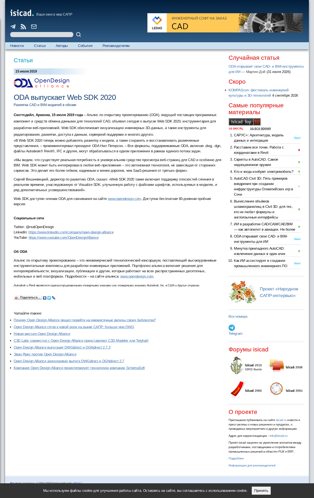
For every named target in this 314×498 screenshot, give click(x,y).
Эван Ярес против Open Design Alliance (45, 354)
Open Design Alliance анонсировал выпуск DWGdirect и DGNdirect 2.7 (69, 361)
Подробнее (236, 458)
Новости (17, 46)
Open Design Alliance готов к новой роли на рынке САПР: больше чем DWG (74, 327)
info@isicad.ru (279, 435)
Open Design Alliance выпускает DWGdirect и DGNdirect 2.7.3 (62, 347)
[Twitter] (49, 297)
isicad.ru (281, 420)
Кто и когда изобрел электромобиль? (263, 172)
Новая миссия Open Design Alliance (42, 334)
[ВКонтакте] (45, 297)
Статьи (39, 46)
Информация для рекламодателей (252, 465)
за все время (260, 128)
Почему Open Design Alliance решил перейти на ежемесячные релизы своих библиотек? (85, 320)
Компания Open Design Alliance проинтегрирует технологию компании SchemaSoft (79, 368)
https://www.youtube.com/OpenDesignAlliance (64, 238)
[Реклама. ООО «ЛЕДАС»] (225, 22)
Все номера (238, 317)
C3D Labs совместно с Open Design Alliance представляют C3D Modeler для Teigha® (81, 341)
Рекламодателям (116, 46)
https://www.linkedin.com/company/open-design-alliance (70, 232)
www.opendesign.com (124, 199)
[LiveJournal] (53, 297)
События (85, 46)
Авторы (62, 46)
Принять (261, 491)
